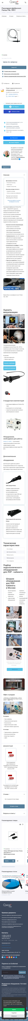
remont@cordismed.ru (6, 947)
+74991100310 (11, 96)
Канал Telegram (15, 142)
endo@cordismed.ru (13, 94)
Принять (14, 1009)
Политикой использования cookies (15, 1005)
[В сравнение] (20, 824)
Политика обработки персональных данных (12, 915)
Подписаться (22, 972)
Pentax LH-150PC (7, 441)
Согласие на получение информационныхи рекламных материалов (11, 927)
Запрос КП (14, 67)
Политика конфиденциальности (9, 919)
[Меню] (2, 2)
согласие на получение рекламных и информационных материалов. (14, 977)
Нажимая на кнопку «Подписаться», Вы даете (14, 977)
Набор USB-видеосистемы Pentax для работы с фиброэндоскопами (13, 852)
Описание (4, 16)
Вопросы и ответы (22, 16)
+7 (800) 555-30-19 (6, 936)
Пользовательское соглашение (9, 921)
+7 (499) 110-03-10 (6, 935)
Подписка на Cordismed (10, 963)
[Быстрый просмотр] (17, 861)
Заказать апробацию (9, 363)
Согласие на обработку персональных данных (12, 924)
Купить (7, 861)
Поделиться (5, 167)
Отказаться (14, 1016)
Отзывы (11, 16)
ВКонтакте (15, 138)
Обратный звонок (6, 938)
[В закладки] (23, 824)
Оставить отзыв (14, 806)
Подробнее (14, 1012)
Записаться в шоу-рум (9, 368)
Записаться (15, 669)
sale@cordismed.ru (6, 945)
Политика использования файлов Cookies (11, 917)
